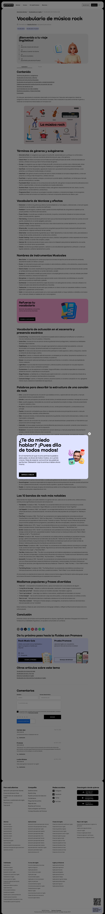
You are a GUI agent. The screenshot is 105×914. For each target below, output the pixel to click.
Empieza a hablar (27, 474)
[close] (89, 433)
